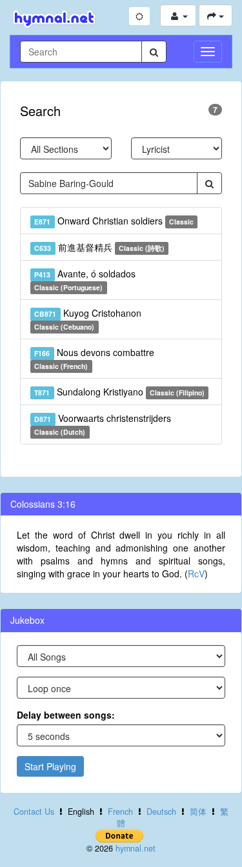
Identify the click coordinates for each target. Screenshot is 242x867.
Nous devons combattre (94, 358)
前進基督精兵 (99, 247)
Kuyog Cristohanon (87, 319)
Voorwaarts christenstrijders (102, 424)
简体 (198, 811)
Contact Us (34, 811)
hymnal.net (136, 848)
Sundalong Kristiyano (119, 391)
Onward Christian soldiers (114, 220)
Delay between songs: (66, 714)
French (120, 811)
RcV (196, 573)
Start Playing (50, 766)
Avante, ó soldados (84, 279)
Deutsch (161, 811)
